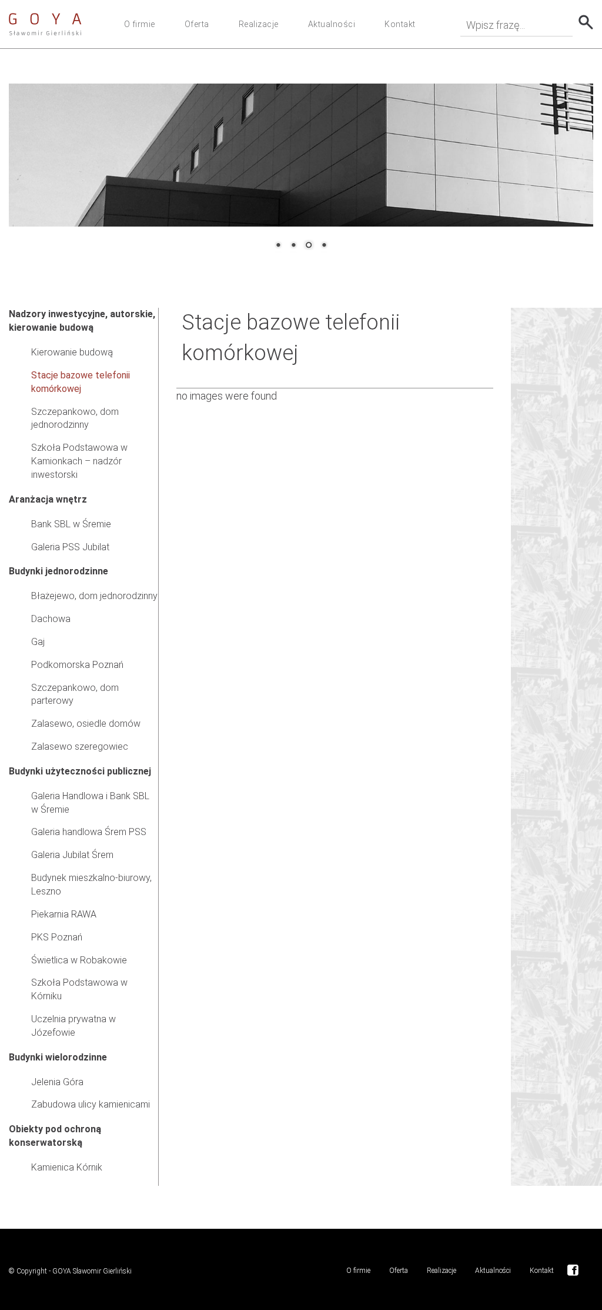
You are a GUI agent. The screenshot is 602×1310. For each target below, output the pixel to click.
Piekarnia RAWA (63, 914)
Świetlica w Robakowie (79, 960)
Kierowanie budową (72, 352)
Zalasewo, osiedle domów (86, 723)
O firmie (139, 24)
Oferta (197, 24)
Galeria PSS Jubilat (70, 547)
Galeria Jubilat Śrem (72, 854)
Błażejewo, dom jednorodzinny (94, 595)
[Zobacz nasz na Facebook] (572, 1269)
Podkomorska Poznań (77, 664)
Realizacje (259, 24)
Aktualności (332, 24)
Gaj (38, 641)
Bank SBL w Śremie (71, 524)
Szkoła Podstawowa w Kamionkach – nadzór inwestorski (79, 461)
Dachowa (51, 618)
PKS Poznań (56, 937)
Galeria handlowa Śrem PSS (88, 831)
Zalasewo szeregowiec (79, 746)
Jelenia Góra (57, 1082)
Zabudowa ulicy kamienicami (90, 1104)
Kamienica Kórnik (66, 1167)
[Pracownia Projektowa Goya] (45, 24)
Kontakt (400, 24)
